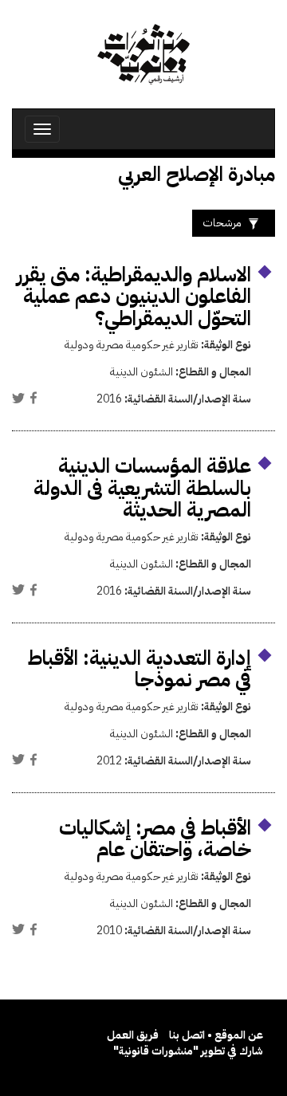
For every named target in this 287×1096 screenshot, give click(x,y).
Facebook (33, 397)
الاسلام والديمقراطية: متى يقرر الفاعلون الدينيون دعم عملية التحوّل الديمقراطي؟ (134, 296)
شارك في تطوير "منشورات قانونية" (188, 1051)
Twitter (18, 397)
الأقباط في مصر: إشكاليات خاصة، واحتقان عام (155, 839)
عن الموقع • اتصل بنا (216, 1035)
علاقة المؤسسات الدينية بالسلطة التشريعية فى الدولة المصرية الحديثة (142, 487)
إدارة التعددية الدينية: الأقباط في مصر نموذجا (139, 669)
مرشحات (222, 222)
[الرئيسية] (143, 54)
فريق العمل (133, 1035)
